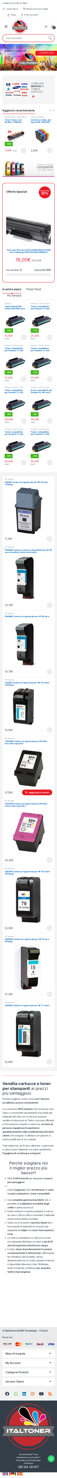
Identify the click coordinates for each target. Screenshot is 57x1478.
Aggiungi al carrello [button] (21, 150)
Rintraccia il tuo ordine (37, 9)
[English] (4, 1473)
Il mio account (31, 14)
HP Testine (9, 479)
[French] (8, 1473)
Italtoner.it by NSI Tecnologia (21, 1330)
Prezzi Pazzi (33, 289)
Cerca (49, 38)
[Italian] (17, 1473)
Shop (13, 14)
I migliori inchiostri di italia (14, 3)
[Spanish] (21, 1473)
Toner (40, 303)
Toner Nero (21, 117)
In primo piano (11, 289)
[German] (13, 1473)
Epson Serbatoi (37, 117)
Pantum (8, 303)
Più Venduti (14, 295)
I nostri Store (12, 9)
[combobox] (24, 38)
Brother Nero (10, 117)
